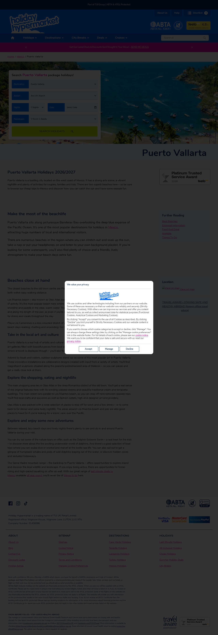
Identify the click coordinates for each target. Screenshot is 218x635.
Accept (88, 349)
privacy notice (74, 341)
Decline (129, 349)
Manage (109, 349)
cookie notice (141, 335)
